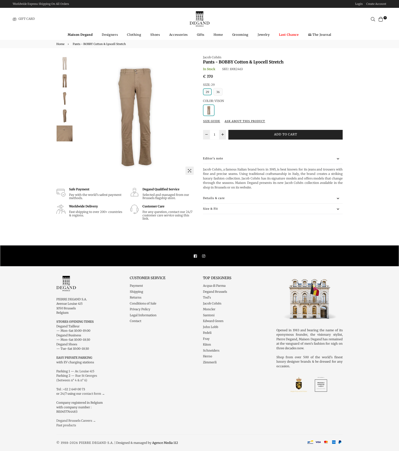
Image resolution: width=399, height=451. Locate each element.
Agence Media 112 (165, 443)
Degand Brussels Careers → (76, 421)
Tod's (207, 297)
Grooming (240, 35)
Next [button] (190, 116)
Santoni (209, 315)
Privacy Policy (140, 309)
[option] (135, 116)
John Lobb (210, 327)
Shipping (136, 292)
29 (207, 92)
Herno (207, 356)
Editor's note (213, 158)
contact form (91, 394)
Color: (213, 101)
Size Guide (211, 121)
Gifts (200, 35)
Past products (66, 425)
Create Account (376, 4)
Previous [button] (79, 116)
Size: (209, 85)
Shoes (155, 35)
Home (218, 35)
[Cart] (381, 19)
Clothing (134, 35)
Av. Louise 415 (84, 371)
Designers (110, 35)
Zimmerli (210, 362)
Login (359, 4)
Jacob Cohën (212, 57)
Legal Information (143, 315)
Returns (135, 297)
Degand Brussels (215, 292)
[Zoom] (189, 171)
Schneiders (211, 350)
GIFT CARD (26, 19)
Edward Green (213, 321)
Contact (135, 321)
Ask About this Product (245, 121)
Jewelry (264, 35)
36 (218, 92)
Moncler (209, 309)
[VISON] (209, 110)
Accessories (178, 35)
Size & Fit (210, 208)
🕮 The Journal (319, 35)
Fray (206, 339)
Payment (136, 286)
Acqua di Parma (214, 286)
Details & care (214, 198)
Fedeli (207, 333)
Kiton (207, 344)
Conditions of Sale (143, 303)
